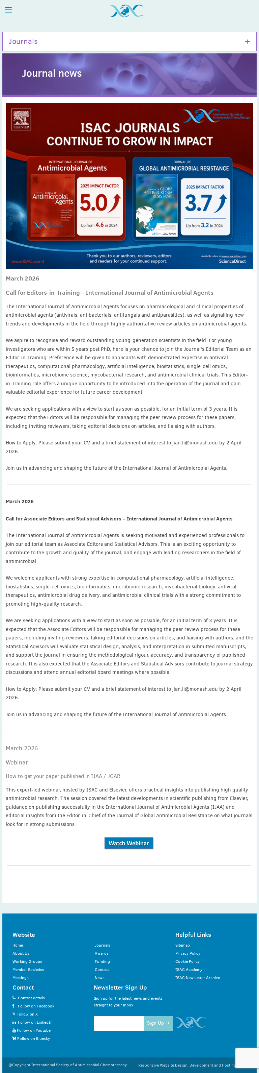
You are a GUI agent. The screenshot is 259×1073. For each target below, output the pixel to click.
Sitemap (182, 945)
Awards (102, 953)
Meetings (20, 977)
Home (17, 945)
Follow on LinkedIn (35, 1022)
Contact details (31, 998)
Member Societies (28, 969)
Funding (102, 961)
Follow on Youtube (33, 1030)
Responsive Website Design (163, 1065)
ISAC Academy (188, 969)
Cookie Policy (187, 961)
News (100, 977)
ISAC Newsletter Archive (197, 977)
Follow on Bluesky (33, 1038)
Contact (102, 969)
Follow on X (27, 1014)
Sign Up (156, 1023)
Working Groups (27, 961)
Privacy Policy (187, 953)
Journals (23, 41)
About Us (20, 953)
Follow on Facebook (36, 1006)
